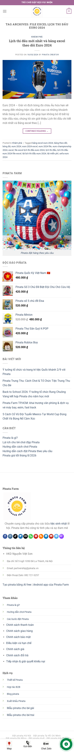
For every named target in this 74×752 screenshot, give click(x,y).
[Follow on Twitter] (20, 536)
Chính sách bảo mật (18, 637)
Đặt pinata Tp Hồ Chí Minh (47, 735)
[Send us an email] (25, 536)
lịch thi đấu (51, 150)
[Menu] (5, 11)
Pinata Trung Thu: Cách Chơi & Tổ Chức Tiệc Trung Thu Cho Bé (36, 383)
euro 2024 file (45, 146)
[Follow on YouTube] (51, 536)
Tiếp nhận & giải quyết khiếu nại (26, 661)
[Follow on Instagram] (10, 536)
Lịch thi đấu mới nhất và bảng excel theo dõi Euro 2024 (37, 43)
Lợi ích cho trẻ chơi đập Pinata (21, 442)
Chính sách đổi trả (17, 655)
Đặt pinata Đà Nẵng (16, 738)
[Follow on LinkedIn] (46, 536)
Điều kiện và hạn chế (18, 643)
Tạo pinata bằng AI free (17, 584)
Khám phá (37, 36)
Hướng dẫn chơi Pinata (19, 612)
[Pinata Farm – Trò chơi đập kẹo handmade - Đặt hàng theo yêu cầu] (37, 11)
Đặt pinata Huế (36, 738)
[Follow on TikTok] (15, 536)
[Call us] (30, 536)
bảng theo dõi (60, 143)
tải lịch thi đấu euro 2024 (34, 153)
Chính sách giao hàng (19, 631)
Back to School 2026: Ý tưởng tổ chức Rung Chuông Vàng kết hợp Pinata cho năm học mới (34, 394)
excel (11, 150)
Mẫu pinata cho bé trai (20, 715)
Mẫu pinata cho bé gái (20, 708)
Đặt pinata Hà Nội (21, 735)
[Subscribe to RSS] (41, 536)
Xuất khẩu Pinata (16, 701)
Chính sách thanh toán (20, 624)
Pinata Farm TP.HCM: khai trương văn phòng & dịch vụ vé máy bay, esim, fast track (36, 405)
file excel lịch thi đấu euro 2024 (30, 150)
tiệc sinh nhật (58, 523)
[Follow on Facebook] (5, 536)
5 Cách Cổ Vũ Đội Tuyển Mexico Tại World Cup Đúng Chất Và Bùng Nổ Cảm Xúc (34, 416)
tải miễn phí (52, 153)
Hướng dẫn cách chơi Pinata (20, 446)
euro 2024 (16, 146)
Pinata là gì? (10, 437)
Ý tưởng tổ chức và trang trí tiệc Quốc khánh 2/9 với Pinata (34, 372)
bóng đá (6, 146)
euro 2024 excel (30, 146)
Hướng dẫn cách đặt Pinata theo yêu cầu (27, 451)
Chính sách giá (15, 649)
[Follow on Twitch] (61, 536)
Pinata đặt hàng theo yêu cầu (37, 253)
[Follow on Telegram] (56, 536)
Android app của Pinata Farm (51, 584)
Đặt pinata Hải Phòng (58, 738)
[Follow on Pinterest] (36, 536)
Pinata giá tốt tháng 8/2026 (19, 455)
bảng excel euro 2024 (42, 143)
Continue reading (37, 131)
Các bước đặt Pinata (18, 619)
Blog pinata (13, 694)
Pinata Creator (50, 55)
